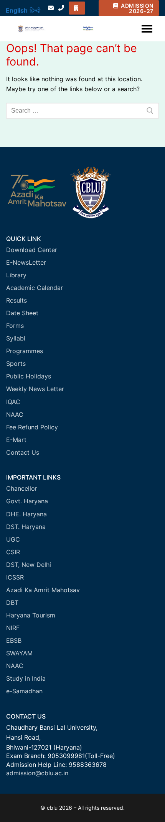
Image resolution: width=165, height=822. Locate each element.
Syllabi (15, 338)
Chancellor (21, 488)
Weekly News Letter (35, 389)
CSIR (13, 552)
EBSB (13, 640)
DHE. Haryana (26, 514)
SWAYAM (19, 653)
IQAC (13, 402)
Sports (16, 363)
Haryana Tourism (30, 615)
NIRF (13, 628)
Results (16, 300)
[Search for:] (82, 111)
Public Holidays (28, 376)
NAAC (14, 414)
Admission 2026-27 (136, 8)
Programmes (24, 351)
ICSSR (15, 577)
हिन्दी (35, 10)
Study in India (26, 678)
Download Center (31, 250)
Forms (15, 325)
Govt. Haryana (27, 501)
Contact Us (22, 452)
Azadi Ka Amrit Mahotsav (43, 590)
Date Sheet (22, 313)
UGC (13, 539)
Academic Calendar (34, 287)
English (17, 10)
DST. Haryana (26, 527)
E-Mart (16, 440)
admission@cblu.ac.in (37, 773)
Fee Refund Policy (32, 427)
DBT (12, 602)
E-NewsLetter (26, 262)
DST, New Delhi (28, 564)
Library (16, 275)
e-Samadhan (24, 691)
